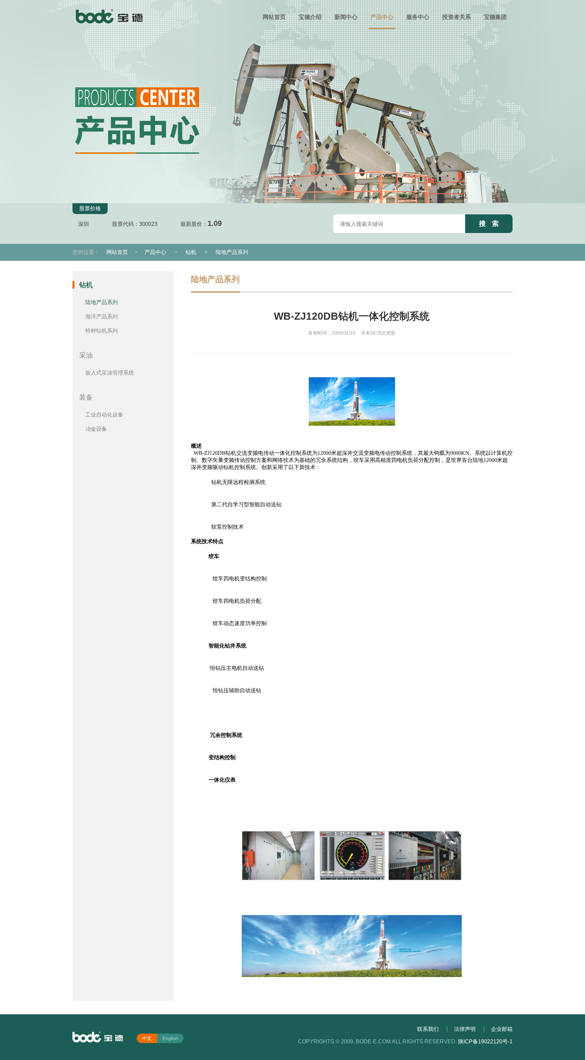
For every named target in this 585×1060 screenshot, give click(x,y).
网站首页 (274, 17)
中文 (147, 1038)
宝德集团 (495, 17)
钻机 (191, 252)
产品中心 (381, 17)
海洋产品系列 (101, 316)
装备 (86, 397)
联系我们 (428, 1029)
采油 (86, 355)
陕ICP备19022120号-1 (485, 1041)
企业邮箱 (502, 1029)
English (170, 1038)
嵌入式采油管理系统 (109, 373)
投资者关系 (456, 17)
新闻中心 (346, 17)
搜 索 (489, 223)
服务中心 (417, 17)
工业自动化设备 (104, 415)
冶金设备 (96, 429)
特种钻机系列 (101, 331)
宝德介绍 (310, 17)
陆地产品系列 (232, 252)
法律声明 (465, 1029)
